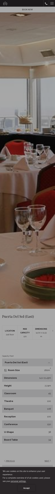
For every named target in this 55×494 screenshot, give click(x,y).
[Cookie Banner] (27, 480)
